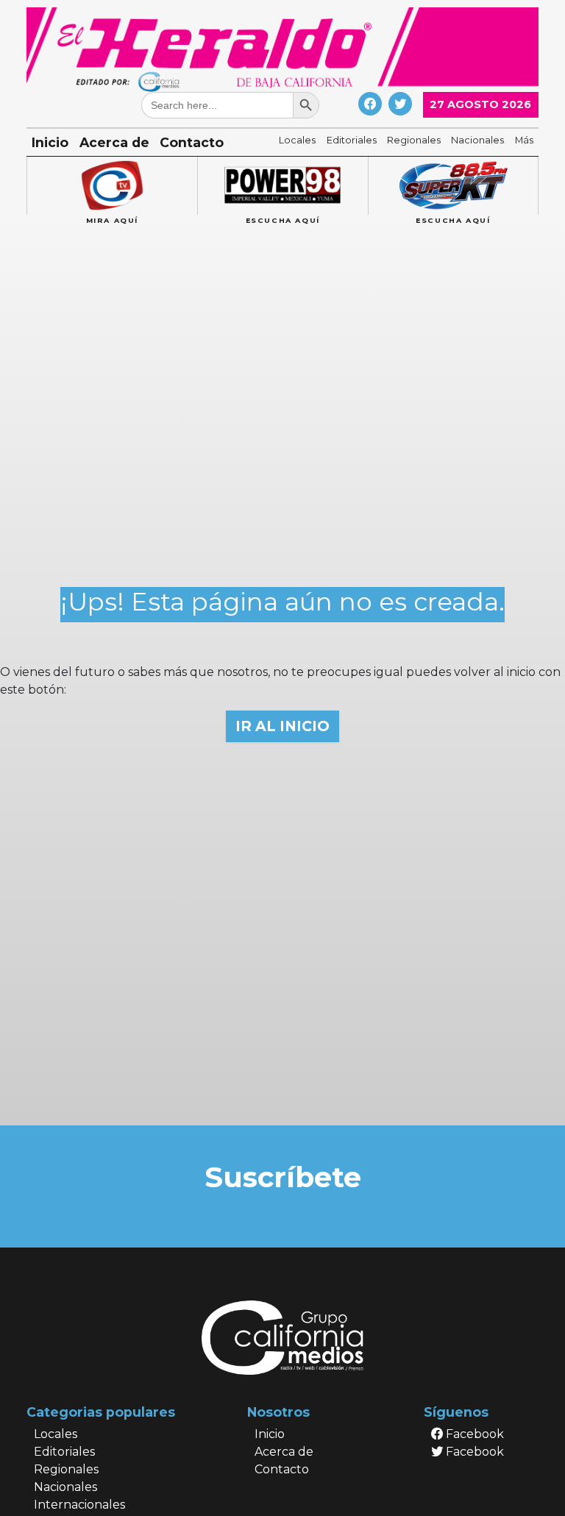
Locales (297, 140)
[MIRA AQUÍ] (111, 186)
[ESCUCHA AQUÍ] (282, 186)
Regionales (414, 140)
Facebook (473, 1434)
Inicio (50, 142)
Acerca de (114, 142)
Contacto (192, 142)
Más (524, 140)
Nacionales (477, 140)
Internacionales (79, 1505)
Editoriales (352, 140)
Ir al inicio (282, 726)
